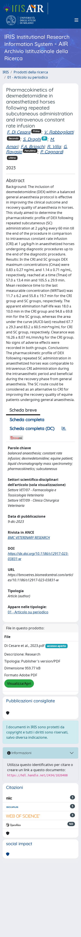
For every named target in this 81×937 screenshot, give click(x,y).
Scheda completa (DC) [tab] (32, 428)
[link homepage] (25, 8)
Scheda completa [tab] (27, 419)
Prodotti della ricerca (31, 72)
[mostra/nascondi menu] (76, 20)
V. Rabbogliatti (59, 132)
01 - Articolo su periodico (27, 77)
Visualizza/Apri (19, 683)
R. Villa (54, 146)
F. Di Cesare (18, 132)
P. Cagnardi (51, 151)
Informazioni (21, 753)
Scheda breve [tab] (23, 410)
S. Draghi (32, 139)
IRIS (6, 72)
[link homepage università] (21, 20)
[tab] (64, 428)
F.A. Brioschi (32, 146)
